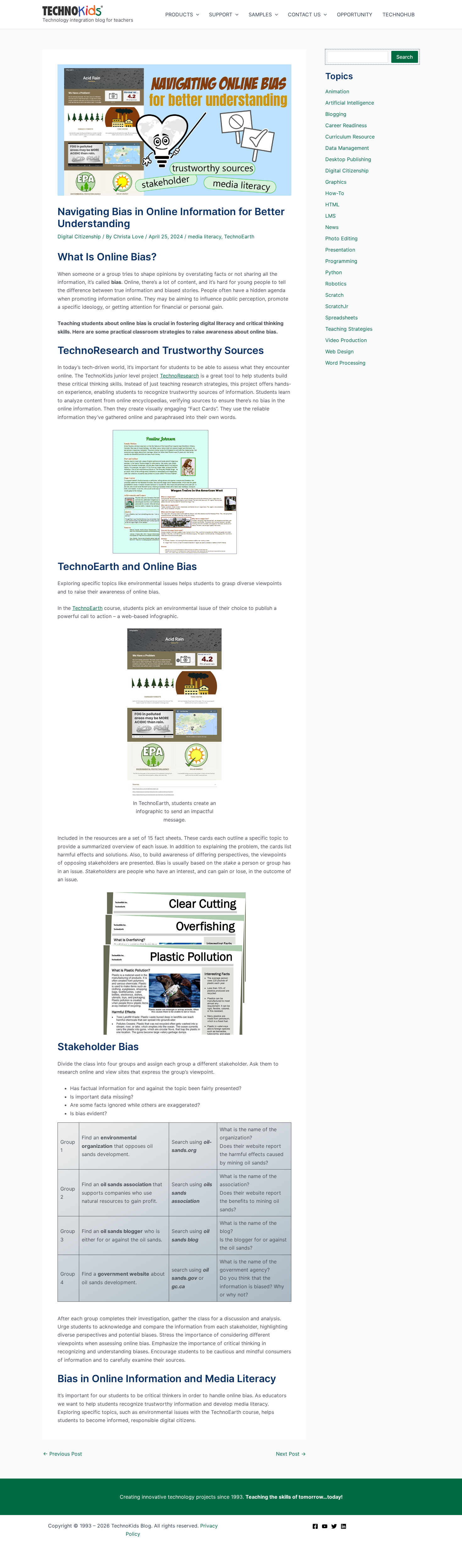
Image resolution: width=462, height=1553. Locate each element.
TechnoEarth (239, 236)
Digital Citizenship (79, 236)
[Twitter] (334, 1526)
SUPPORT (220, 14)
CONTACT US (304, 14)
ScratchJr (336, 306)
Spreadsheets (341, 317)
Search (404, 57)
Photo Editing (341, 238)
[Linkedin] (343, 1526)
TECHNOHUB (398, 14)
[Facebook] (315, 1526)
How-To (334, 193)
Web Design (339, 351)
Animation (337, 91)
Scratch (334, 295)
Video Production (346, 340)
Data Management (347, 148)
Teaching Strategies (348, 329)
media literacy (204, 236)
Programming (341, 261)
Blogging (335, 114)
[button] (196, 14)
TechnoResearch (179, 375)
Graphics (335, 182)
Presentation (340, 250)
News (331, 227)
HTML (332, 204)
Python (333, 272)
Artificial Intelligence (349, 103)
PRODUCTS (179, 14)
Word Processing (345, 363)
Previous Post (62, 1453)
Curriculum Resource (350, 136)
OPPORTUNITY (354, 14)
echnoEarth (88, 608)
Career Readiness (346, 125)
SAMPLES (260, 14)
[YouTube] (324, 1526)
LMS (330, 216)
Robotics (335, 283)
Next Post (291, 1453)
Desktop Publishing (348, 159)
